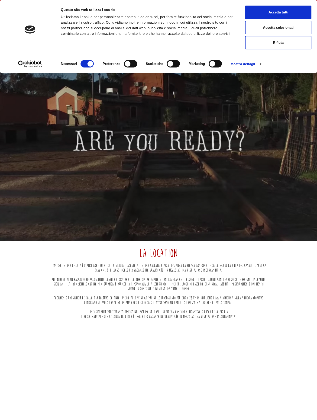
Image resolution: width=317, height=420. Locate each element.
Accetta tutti (278, 12)
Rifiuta (278, 43)
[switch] (130, 63)
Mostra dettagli (242, 64)
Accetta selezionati (278, 27)
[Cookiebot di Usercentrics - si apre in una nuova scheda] (30, 64)
